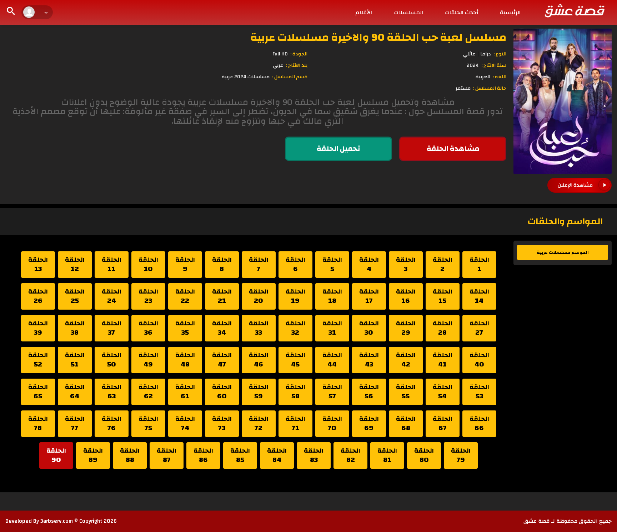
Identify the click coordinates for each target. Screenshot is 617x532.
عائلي (469, 53)
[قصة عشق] (574, 10)
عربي (278, 65)
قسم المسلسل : (289, 77)
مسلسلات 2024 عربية (246, 76)
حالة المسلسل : (489, 88)
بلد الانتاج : (296, 65)
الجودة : (298, 54)
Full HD (280, 53)
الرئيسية (510, 12)
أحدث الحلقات (461, 12)
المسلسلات (408, 12)
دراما (485, 53)
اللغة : (499, 77)
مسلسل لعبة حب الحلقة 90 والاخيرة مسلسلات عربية (378, 37)
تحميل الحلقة (338, 148)
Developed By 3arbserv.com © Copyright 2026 (61, 521)
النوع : (499, 54)
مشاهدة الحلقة (453, 148)
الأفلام (363, 12)
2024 (473, 65)
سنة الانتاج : (493, 65)
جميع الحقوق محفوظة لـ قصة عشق (567, 521)
